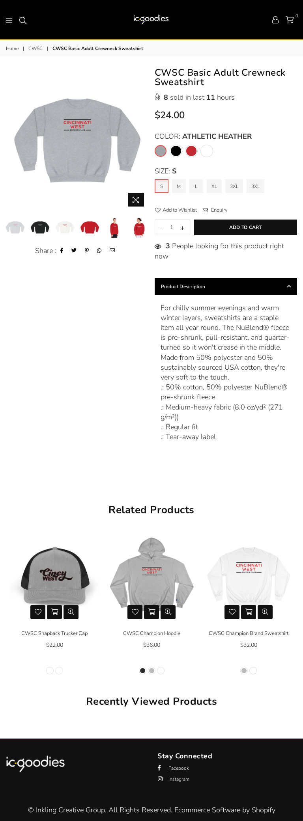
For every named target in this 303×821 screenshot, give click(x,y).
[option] (77, 139)
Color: (203, 136)
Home (12, 48)
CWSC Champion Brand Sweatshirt (248, 633)
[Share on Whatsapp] (99, 251)
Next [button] (142, 139)
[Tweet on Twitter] (74, 251)
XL (214, 186)
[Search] (23, 20)
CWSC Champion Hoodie (151, 633)
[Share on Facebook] (61, 251)
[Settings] (275, 20)
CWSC (35, 48)
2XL (234, 186)
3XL (255, 186)
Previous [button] (13, 139)
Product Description (183, 286)
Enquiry (219, 210)
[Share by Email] (112, 251)
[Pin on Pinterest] (87, 251)
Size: (165, 171)
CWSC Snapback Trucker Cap (54, 633)
